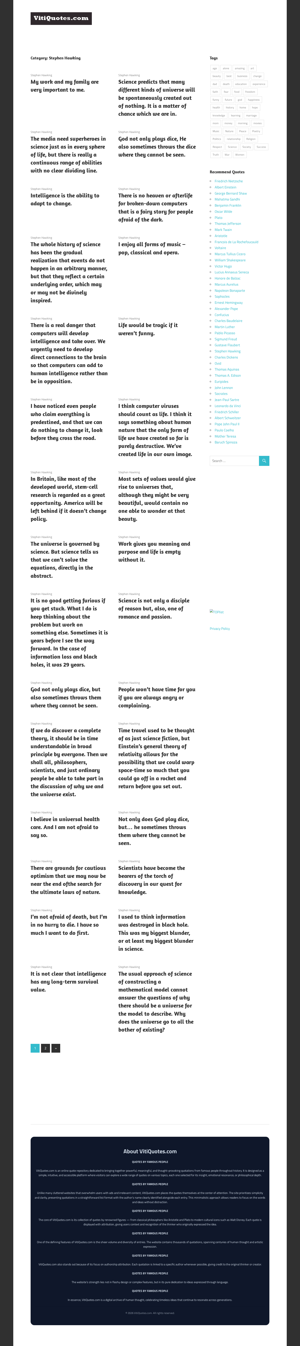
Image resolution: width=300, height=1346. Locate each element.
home (243, 107)
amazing (240, 68)
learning (235, 115)
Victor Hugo (223, 266)
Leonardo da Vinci (228, 406)
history (230, 107)
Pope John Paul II (227, 424)
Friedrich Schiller (227, 412)
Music (216, 131)
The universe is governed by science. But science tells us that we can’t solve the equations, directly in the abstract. (65, 559)
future (228, 100)
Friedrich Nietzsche (229, 181)
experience (259, 84)
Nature (229, 131)
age (215, 68)
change (257, 76)
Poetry (256, 131)
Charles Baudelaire (228, 320)
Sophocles (222, 296)
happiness (254, 100)
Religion (251, 139)
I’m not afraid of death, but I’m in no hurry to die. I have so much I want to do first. (69, 924)
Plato (218, 217)
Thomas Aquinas (227, 369)
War (227, 155)
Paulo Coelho (224, 430)
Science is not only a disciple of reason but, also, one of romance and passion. (153, 608)
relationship (234, 139)
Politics (217, 139)
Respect (217, 147)
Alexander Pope (226, 308)
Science (232, 147)
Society (246, 147)
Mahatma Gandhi (227, 199)
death (226, 84)
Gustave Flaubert (227, 345)
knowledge (219, 115)
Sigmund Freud (226, 339)
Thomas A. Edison (228, 375)
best (229, 76)
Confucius (222, 314)
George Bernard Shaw (231, 193)
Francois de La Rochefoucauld (236, 242)
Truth (216, 155)
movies (257, 123)
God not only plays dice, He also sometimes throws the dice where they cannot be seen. (157, 146)
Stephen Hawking (41, 75)
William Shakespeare (230, 260)
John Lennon (224, 387)
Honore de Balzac (227, 278)
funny (216, 100)
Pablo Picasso (225, 333)
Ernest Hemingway (229, 302)
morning (243, 123)
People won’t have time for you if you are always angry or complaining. (157, 697)
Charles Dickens (226, 357)
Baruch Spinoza (226, 442)
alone (226, 68)
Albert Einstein (225, 187)
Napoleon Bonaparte (230, 290)
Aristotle (221, 235)
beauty (217, 76)
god (240, 100)
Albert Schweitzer (228, 418)
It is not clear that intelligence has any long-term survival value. (68, 981)
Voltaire (220, 247)
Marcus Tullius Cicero (230, 254)
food (236, 92)
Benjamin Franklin (228, 205)
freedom (250, 92)
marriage (251, 115)
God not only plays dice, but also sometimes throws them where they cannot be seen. (66, 697)
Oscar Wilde (223, 211)
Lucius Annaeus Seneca (232, 272)
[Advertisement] (195, 22)
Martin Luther (225, 327)
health (216, 107)
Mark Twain (223, 229)
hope (255, 107)
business (242, 76)
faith (215, 92)
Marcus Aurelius (226, 284)
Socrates (221, 393)
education (241, 84)
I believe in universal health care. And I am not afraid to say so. (65, 826)
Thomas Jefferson (228, 223)
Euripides (221, 381)
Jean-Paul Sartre (227, 399)
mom (216, 123)
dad (215, 84)
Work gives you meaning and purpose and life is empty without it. (154, 551)
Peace (242, 131)
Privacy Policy (220, 628)
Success (261, 147)
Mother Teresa (225, 436)
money (228, 123)
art (252, 68)
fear (226, 92)
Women (239, 155)
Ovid (218, 363)
